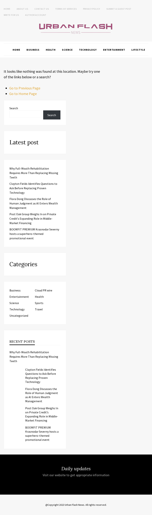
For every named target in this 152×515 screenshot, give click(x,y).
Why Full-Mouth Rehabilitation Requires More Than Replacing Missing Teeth (33, 173)
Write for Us (11, 15)
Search (13, 108)
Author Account (35, 15)
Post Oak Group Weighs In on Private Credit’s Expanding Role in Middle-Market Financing (32, 218)
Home (7, 8)
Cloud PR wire (43, 290)
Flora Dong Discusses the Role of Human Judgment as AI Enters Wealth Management (33, 203)
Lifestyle (138, 49)
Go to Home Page (23, 93)
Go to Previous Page (24, 88)
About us (22, 8)
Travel (39, 309)
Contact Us (41, 8)
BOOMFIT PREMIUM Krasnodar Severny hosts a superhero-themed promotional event (34, 233)
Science (67, 49)
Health (51, 49)
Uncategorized (18, 315)
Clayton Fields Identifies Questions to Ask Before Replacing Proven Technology (33, 188)
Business (33, 49)
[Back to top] (148, 511)
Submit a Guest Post (118, 8)
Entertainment (114, 49)
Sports (39, 303)
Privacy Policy (91, 8)
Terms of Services (66, 8)
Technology (88, 49)
